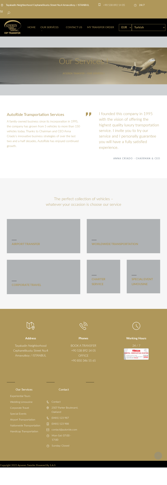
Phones (83, 338)
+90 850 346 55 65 (83, 360)
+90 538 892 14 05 (83, 350)
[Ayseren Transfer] (13, 27)
